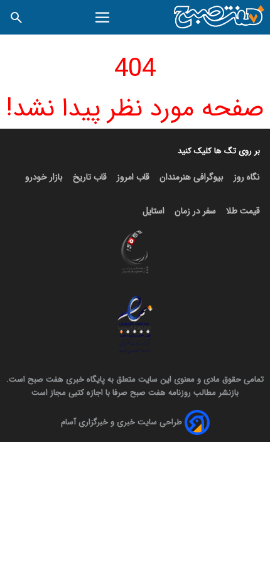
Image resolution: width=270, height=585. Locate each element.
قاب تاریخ (90, 177)
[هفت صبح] (219, 17)
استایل (154, 211)
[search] (16, 17)
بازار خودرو (44, 177)
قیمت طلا (243, 211)
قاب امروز (133, 177)
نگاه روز (247, 177)
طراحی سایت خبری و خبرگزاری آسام (121, 422)
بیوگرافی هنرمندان (191, 177)
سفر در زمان (195, 211)
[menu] (103, 17)
